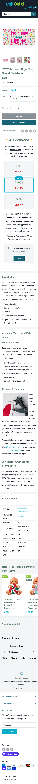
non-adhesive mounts (12, 450)
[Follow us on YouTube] (7, 749)
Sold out (19, 116)
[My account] (25, 8)
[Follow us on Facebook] (3, 749)
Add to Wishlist (19, 122)
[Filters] (4, 652)
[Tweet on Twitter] (30, 131)
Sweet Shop (22, 511)
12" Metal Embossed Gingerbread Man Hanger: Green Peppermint (12, 603)
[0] (34, 8)
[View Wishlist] (29, 8)
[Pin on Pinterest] (26, 131)
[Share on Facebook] (22, 131)
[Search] (33, 14)
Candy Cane (22, 507)
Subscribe (9, 731)
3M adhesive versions (14, 447)
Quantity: (5, 108)
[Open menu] (3, 4)
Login (19, 258)
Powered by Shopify (9, 779)
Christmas (22, 517)
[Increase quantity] (24, 108)
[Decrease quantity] (13, 108)
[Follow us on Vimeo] (11, 749)
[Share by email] (34, 131)
